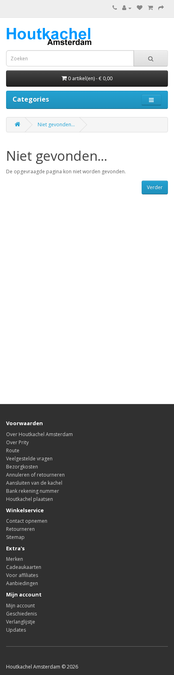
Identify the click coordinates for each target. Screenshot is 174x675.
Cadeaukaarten (23, 567)
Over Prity (17, 442)
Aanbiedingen (22, 583)
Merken (14, 559)
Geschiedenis (21, 613)
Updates (16, 629)
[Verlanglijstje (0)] (139, 7)
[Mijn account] (127, 7)
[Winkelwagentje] (150, 7)
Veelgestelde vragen (29, 458)
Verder (155, 187)
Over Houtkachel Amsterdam (39, 434)
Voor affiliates (22, 575)
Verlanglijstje (20, 621)
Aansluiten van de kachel (34, 482)
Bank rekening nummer (32, 491)
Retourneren (20, 529)
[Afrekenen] (161, 7)
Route (12, 450)
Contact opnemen (26, 520)
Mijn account (20, 605)
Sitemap (15, 537)
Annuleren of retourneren (35, 474)
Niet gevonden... (56, 124)
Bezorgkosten (22, 466)
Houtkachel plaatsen (29, 499)
